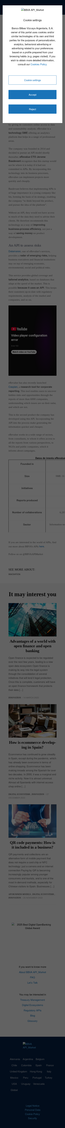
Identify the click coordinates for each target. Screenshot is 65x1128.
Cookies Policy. (38, 64)
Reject (32, 109)
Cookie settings (32, 80)
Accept (32, 94)
